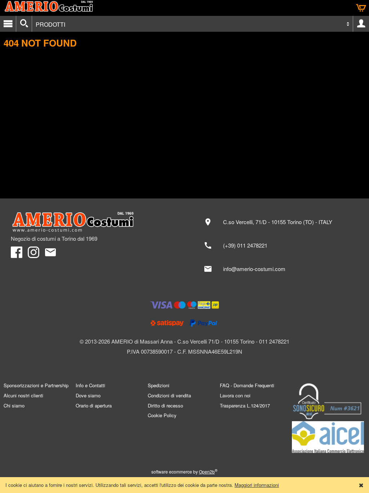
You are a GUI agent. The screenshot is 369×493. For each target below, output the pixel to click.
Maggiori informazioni (257, 484)
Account (361, 24)
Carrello (361, 8)
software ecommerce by (184, 471)
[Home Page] (94, 222)
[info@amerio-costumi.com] (278, 269)
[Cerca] (24, 24)
